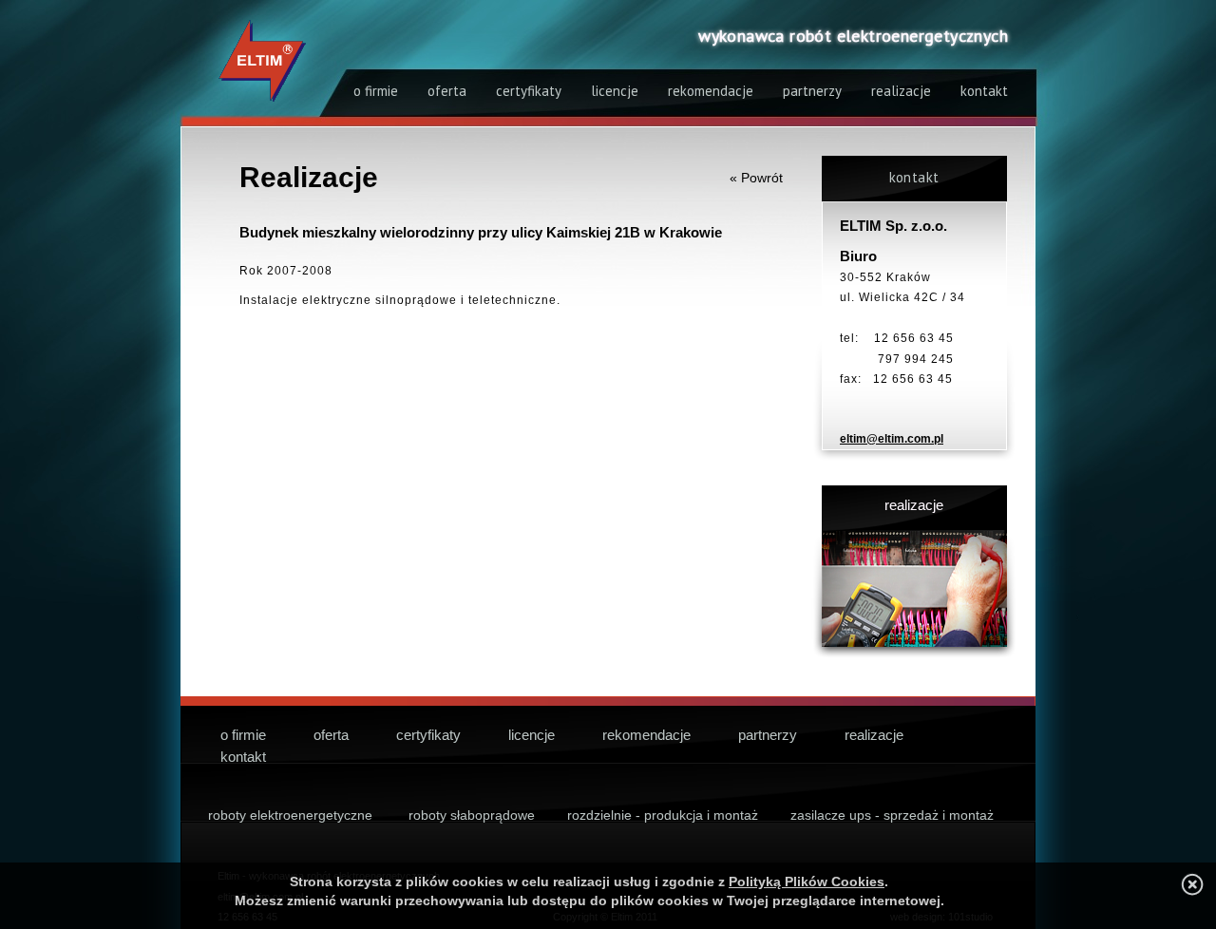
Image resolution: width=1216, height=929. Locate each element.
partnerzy (812, 91)
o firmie (375, 91)
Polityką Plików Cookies (806, 881)
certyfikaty (528, 91)
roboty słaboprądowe (471, 815)
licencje (614, 91)
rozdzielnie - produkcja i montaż (662, 815)
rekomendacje (710, 91)
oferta (447, 91)
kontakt (984, 91)
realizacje (901, 91)
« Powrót (756, 177)
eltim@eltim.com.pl (891, 439)
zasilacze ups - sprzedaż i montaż (892, 815)
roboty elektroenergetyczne (290, 815)
